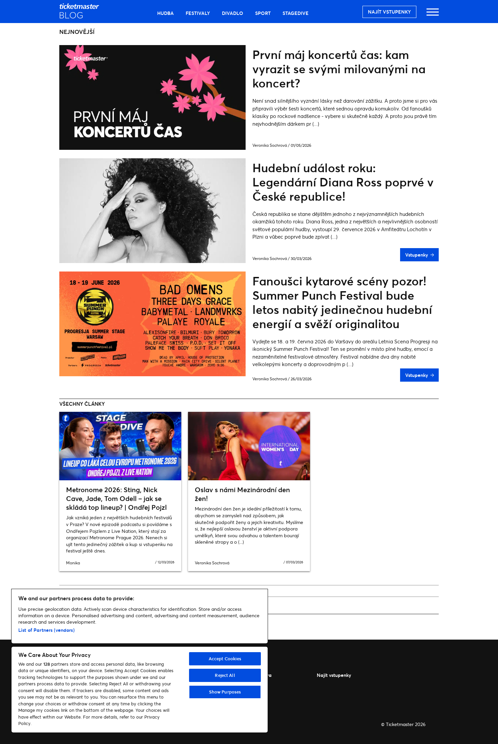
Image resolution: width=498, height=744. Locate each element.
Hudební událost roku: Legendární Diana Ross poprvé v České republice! (343, 182)
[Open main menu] (433, 15)
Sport (263, 13)
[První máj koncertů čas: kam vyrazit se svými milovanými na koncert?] (152, 147)
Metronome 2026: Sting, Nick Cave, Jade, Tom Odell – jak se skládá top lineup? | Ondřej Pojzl (116, 498)
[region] (139, 660)
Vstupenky (416, 255)
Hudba (165, 13)
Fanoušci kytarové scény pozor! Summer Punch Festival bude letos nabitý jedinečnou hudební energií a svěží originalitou (342, 302)
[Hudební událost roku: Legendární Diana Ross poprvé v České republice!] (152, 261)
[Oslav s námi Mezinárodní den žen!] (249, 446)
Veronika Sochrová (269, 145)
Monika (73, 562)
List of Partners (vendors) (46, 630)
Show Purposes (225, 692)
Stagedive (296, 13)
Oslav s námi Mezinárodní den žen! (242, 494)
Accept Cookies (225, 659)
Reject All (225, 675)
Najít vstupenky (389, 11)
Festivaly (198, 13)
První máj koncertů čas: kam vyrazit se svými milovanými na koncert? (339, 68)
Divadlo (232, 13)
